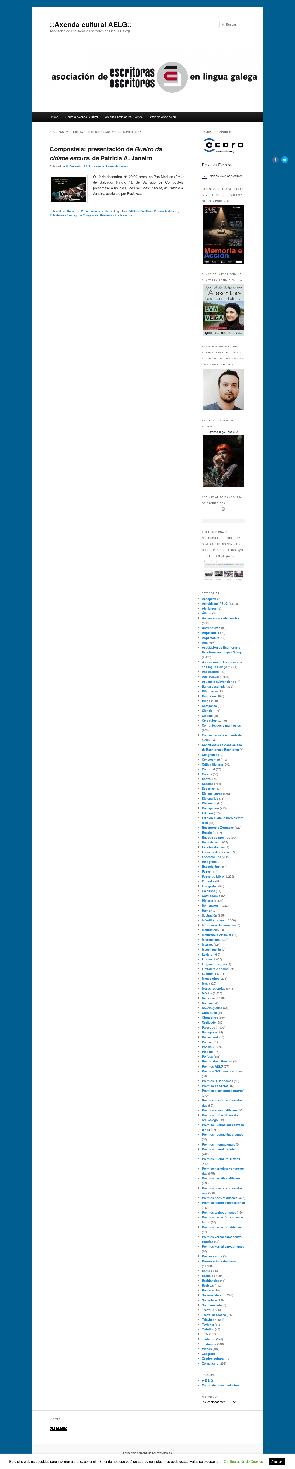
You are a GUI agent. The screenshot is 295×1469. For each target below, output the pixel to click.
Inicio (54, 117)
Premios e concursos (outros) (223, 1090)
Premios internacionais (218, 1144)
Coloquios (209, 720)
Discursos (209, 803)
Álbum (206, 613)
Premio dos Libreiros (217, 1061)
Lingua (207, 959)
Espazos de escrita (215, 852)
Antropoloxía (211, 628)
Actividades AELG (215, 603)
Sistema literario (213, 1295)
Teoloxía (208, 1324)
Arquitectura (210, 637)
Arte (205, 642)
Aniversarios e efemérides (220, 618)
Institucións (210, 930)
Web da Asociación (163, 117)
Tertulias (208, 1329)
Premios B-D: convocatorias (222, 1071)
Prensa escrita (212, 1256)
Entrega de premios (216, 837)
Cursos (207, 774)
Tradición (208, 1339)
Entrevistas (210, 842)
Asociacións (210, 671)
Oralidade (209, 1022)
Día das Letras (212, 793)
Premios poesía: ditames (219, 1198)
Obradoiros (210, 1017)
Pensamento (211, 1037)
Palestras (208, 1027)
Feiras (206, 871)
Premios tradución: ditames (222, 1227)
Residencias (210, 1280)
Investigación (211, 949)
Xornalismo (210, 1363)
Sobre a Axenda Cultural (81, 117)
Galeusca (208, 891)
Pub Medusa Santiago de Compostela (74, 215)
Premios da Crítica (215, 1085)
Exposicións (211, 866)
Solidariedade (212, 1305)
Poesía (207, 1047)
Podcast (207, 1042)
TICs (205, 1334)
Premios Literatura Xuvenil (221, 1159)
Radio (206, 1271)
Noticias (207, 1003)
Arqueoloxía (210, 632)
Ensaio (207, 832)
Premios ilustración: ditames (222, 1134)
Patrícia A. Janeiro (166, 211)
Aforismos (209, 608)
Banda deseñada (213, 686)
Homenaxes (210, 905)
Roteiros (208, 1290)
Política (207, 1056)
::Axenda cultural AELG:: (91, 24)
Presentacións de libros (96, 211)
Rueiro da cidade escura (116, 215)
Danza (206, 779)
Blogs (206, 701)
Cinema (207, 715)
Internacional (211, 939)
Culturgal (208, 769)
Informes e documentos (219, 925)
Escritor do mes (213, 847)
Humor (207, 910)
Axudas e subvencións (218, 681)
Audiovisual (210, 676)
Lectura (207, 954)
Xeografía (208, 1353)
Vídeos (207, 1349)
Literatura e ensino (215, 969)
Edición (207, 813)
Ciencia (207, 710)
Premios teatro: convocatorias (223, 1202)
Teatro (206, 1310)
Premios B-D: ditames (217, 1081)
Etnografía (209, 861)
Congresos (209, 754)
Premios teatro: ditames (219, 1212)
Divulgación (210, 808)
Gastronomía (211, 895)
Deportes (208, 788)
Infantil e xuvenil (214, 920)
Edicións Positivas (140, 211)
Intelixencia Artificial (216, 934)
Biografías (209, 696)
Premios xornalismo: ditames (223, 1246)
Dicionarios (210, 798)
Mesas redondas (213, 988)
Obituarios (209, 1012)
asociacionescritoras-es (112, 166)
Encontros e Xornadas (218, 827)
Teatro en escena (214, 1314)
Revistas (208, 1285)
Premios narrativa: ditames (221, 1178)
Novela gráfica (212, 1008)
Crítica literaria (212, 764)
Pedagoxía (209, 1032)
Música (207, 993)
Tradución (209, 1344)
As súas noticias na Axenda (124, 117)
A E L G (207, 1380)
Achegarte (209, 599)
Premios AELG (212, 1066)
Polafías (207, 1051)
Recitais (207, 1275)
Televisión (209, 1319)
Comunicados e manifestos (221, 725)
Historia (207, 900)
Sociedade (209, 1300)
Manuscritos (210, 978)
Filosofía (208, 881)
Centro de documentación (220, 1385)
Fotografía (209, 886)
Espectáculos (211, 857)
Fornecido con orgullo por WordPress (147, 1453)
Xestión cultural (213, 1358)
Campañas (209, 705)
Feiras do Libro (213, 876)
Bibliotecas (210, 691)
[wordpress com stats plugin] (58, 1429)
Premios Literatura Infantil (220, 1149)
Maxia (206, 983)
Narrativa (73, 211)
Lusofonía (209, 973)
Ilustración (209, 915)
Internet (207, 944)
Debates (207, 783)
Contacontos (211, 759)
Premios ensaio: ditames (219, 1110)
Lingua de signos (214, 964)
